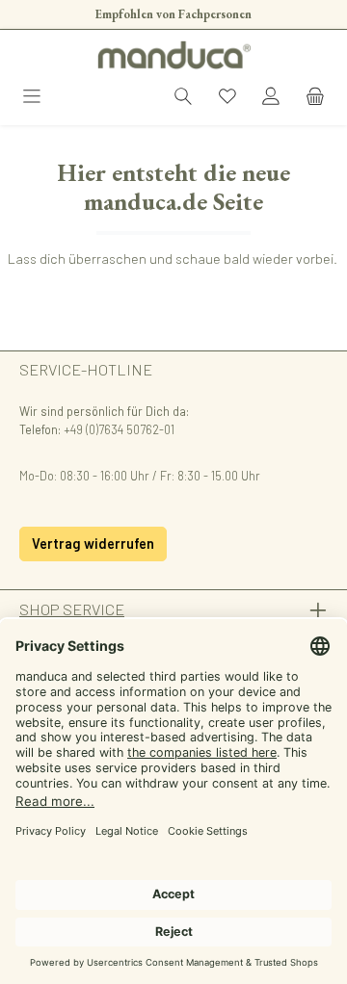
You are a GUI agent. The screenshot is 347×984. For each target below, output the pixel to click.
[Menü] (32, 98)
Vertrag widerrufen (93, 543)
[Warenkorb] (315, 98)
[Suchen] (183, 98)
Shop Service (71, 609)
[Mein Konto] (271, 98)
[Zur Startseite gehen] (173, 54)
